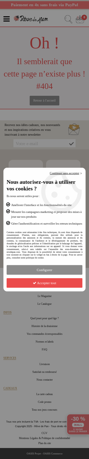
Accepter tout (46, 283)
